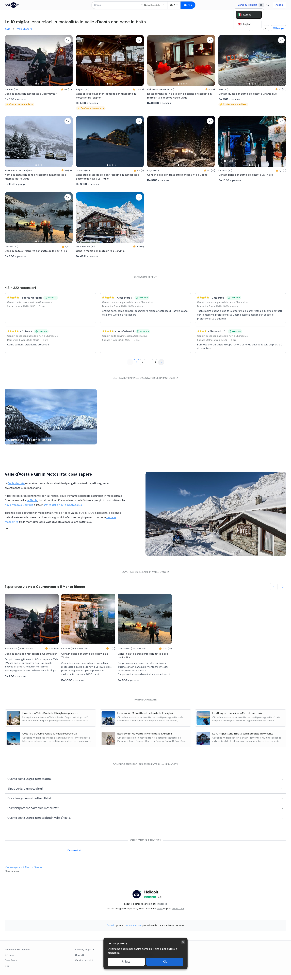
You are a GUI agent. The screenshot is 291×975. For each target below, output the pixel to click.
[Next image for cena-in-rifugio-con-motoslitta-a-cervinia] (139, 217)
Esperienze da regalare (17, 949)
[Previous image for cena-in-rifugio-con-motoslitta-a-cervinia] (80, 217)
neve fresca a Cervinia (19, 505)
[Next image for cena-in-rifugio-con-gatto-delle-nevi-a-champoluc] (282, 60)
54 (154, 362)
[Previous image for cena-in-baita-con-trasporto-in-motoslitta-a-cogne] (151, 141)
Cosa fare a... (12, 960)
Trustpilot (161, 903)
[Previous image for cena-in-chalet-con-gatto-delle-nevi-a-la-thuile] (222, 141)
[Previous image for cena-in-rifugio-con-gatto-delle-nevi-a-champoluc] (222, 60)
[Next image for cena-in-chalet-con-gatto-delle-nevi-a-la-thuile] (282, 141)
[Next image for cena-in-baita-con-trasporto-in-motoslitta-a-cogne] (210, 141)
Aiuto (160, 908)
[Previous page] (130, 362)
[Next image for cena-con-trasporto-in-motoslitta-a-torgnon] (139, 60)
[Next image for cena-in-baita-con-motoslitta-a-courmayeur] (68, 60)
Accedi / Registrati (85, 949)
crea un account (133, 925)
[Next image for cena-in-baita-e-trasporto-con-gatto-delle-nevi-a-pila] (68, 217)
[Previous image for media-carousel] (149, 513)
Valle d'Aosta (24, 28)
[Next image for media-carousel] (282, 513)
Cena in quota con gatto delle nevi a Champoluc (127, 302)
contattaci (178, 908)
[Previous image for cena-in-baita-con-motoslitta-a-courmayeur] (8, 60)
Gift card (9, 955)
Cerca (188, 5)
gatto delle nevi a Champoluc (63, 505)
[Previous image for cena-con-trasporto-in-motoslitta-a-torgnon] (80, 60)
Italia (7, 28)
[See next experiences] (282, 586)
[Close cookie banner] (183, 942)
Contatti (80, 955)
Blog (7, 966)
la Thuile (32, 500)
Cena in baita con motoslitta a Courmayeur (29, 302)
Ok (165, 961)
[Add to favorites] (67, 40)
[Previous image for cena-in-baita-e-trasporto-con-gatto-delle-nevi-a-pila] (8, 217)
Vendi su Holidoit (247, 4)
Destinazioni (74, 850)
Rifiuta (126, 961)
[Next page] (161, 362)
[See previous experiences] (274, 586)
